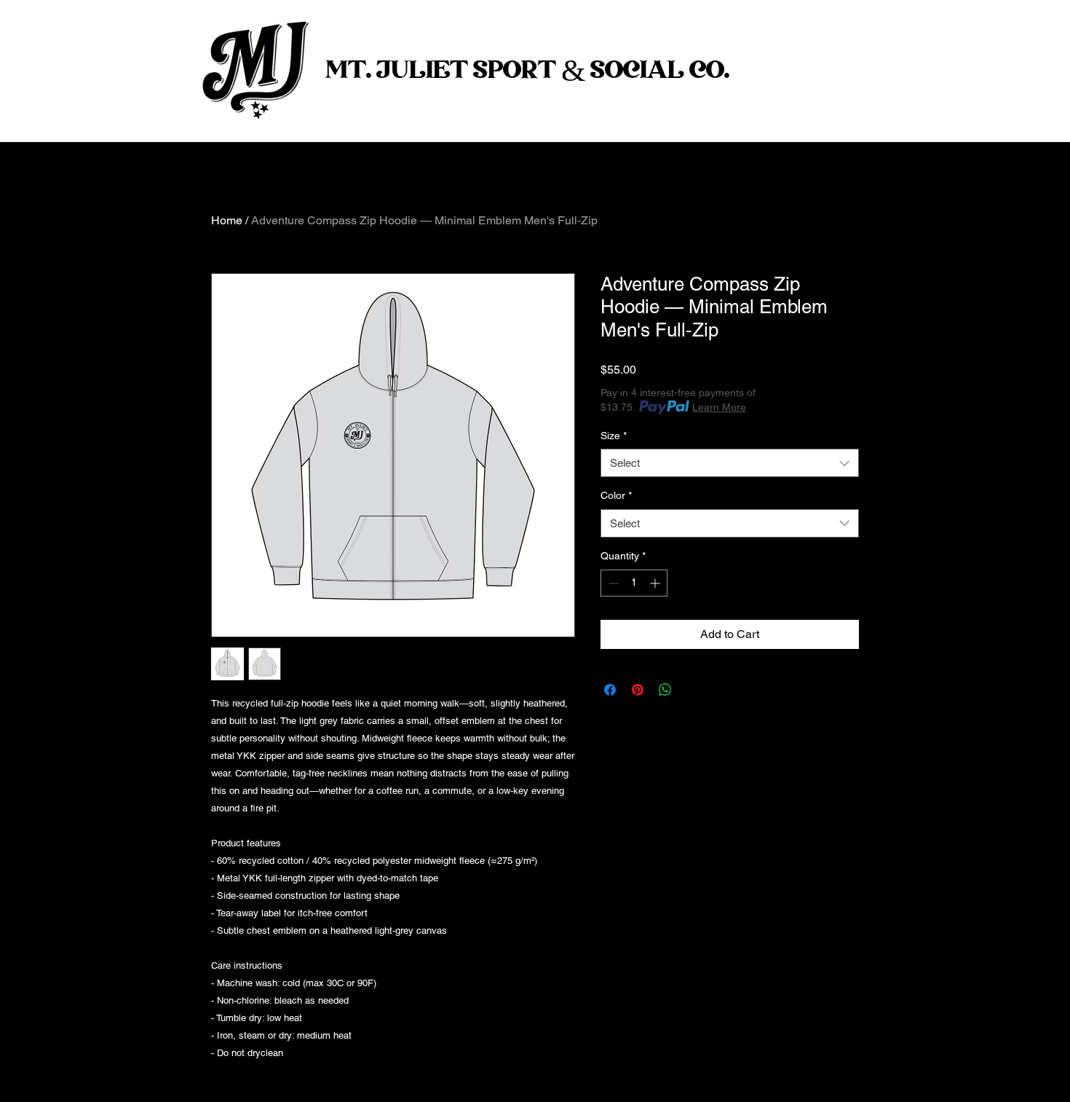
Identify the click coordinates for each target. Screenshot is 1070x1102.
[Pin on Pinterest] (637, 689)
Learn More (719, 407)
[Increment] (656, 583)
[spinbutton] (634, 583)
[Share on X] (693, 689)
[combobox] (730, 463)
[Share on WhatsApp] (665, 689)
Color (616, 495)
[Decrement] (612, 583)
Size (614, 435)
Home (226, 220)
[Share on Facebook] (610, 689)
